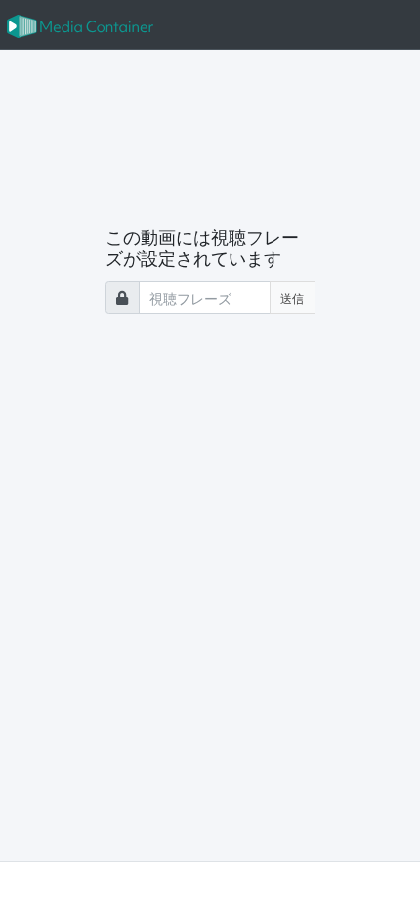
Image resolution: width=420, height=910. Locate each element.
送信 (292, 297)
